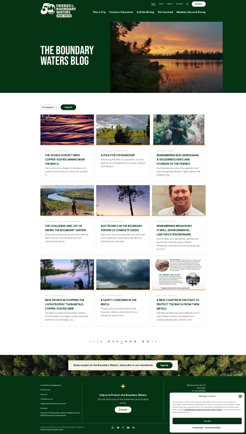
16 (135, 341)
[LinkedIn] (134, 428)
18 (143, 341)
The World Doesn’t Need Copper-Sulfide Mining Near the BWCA (65, 159)
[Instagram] (113, 428)
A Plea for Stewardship (118, 155)
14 (126, 341)
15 (130, 341)
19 (147, 341)
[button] (240, 396)
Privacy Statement (213, 427)
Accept (207, 421)
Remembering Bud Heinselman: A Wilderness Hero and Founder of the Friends (178, 159)
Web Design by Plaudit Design (51, 429)
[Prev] (93, 341)
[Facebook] (123, 428)
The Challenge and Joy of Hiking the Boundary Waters (65, 228)
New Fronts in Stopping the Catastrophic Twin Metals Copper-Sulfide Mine (64, 304)
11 (113, 341)
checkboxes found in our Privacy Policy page (202, 410)
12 (117, 341)
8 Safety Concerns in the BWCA (119, 302)
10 (109, 341)
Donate (123, 410)
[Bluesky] (118, 428)
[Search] (187, 4)
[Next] (152, 341)
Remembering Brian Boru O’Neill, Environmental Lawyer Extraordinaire (174, 230)
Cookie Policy (198, 427)
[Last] (155, 341)
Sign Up (164, 365)
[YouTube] (128, 428)
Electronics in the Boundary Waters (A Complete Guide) (122, 228)
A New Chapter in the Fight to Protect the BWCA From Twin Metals (178, 304)
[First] (90, 341)
